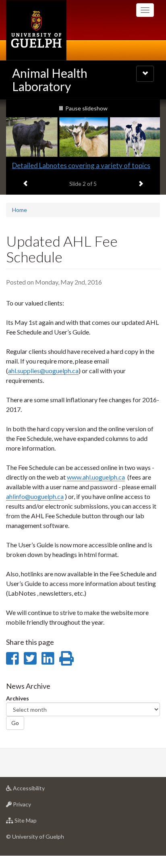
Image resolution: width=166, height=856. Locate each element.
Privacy (34, 806)
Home (19, 209)
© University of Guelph (35, 836)
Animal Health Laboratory (49, 79)
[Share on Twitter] (30, 658)
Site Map (37, 823)
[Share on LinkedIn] (48, 658)
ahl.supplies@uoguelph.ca (43, 370)
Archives (17, 698)
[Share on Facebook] (12, 658)
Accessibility (41, 790)
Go (15, 722)
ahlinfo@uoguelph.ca (35, 496)
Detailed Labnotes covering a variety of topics (81, 165)
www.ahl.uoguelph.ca (96, 477)
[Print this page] (66, 658)
